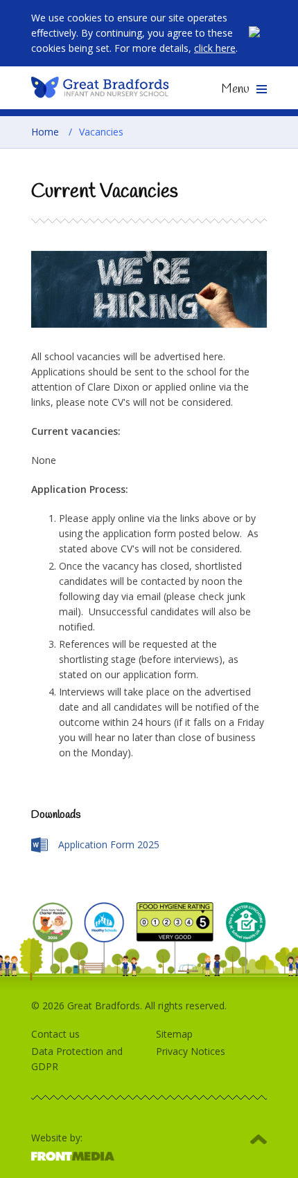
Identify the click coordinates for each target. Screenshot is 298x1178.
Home (45, 131)
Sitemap (174, 1033)
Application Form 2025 (108, 844)
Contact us (55, 1033)
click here (215, 48)
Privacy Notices (190, 1051)
